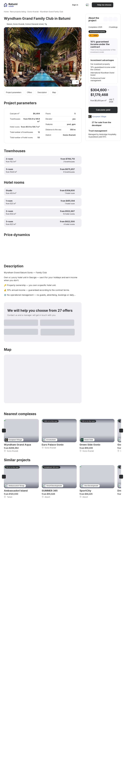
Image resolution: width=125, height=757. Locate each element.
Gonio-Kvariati (33, 12)
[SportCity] (97, 481)
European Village (99, 116)
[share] (115, 19)
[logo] (10, 5)
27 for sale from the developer (101, 123)
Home (6, 12)
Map (54, 92)
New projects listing (18, 12)
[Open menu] (118, 4)
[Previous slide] (4, 430)
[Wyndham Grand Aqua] (21, 435)
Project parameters (13, 92)
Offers (29, 92)
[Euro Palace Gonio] (59, 434)
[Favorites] (82, 5)
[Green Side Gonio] (97, 435)
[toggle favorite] (105, 19)
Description (42, 92)
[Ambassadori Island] (21, 481)
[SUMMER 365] (59, 481)
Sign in (75, 5)
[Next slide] (121, 430)
